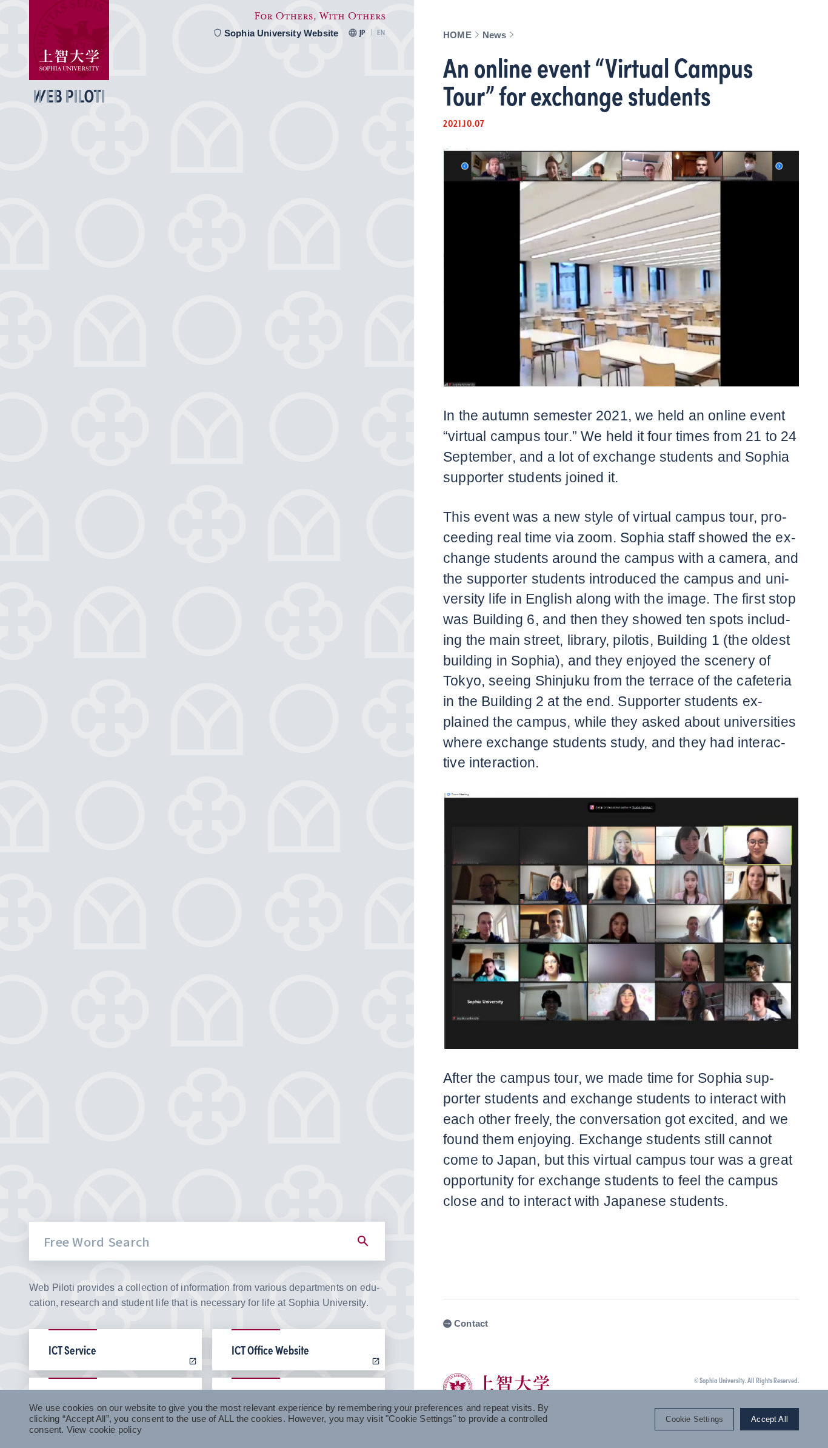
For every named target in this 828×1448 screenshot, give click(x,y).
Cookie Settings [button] (694, 1419)
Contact (471, 1323)
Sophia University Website (281, 33)
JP (362, 33)
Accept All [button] (769, 1419)
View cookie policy (104, 1430)
